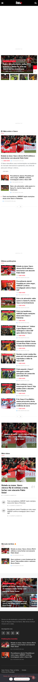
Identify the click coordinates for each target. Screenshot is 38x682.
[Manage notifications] (33, 677)
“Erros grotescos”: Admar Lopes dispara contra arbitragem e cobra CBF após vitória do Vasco (25, 329)
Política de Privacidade (8, 672)
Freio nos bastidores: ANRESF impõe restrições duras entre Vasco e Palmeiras (18, 197)
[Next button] (35, 67)
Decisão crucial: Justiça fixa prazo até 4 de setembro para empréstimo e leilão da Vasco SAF (26, 357)
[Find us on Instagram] (13, 633)
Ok (11, 679)
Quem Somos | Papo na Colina (10, 670)
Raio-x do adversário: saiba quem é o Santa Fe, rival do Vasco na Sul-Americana (22, 188)
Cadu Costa (18, 71)
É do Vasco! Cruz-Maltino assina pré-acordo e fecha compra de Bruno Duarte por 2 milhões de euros (26, 402)
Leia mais (6, 171)
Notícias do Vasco (9, 151)
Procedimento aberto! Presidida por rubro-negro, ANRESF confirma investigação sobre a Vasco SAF (22, 177)
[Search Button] (36, 3)
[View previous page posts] (17, 206)
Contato (24, 670)
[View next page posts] (20, 206)
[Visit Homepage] (19, 3)
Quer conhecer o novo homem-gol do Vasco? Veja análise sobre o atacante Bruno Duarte (26, 387)
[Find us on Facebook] (3, 633)
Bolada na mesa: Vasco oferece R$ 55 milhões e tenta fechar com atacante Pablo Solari (18, 157)
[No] (36, 678)
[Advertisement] (19, 28)
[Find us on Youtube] (17, 633)
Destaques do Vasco (20, 61)
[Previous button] (35, 71)
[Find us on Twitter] (8, 633)
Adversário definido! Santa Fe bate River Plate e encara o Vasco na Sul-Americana (26, 343)
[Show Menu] (2, 3)
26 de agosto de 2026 (23, 365)
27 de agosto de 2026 (18, 160)
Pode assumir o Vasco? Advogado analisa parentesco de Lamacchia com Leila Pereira (25, 372)
